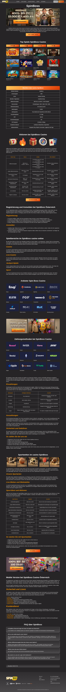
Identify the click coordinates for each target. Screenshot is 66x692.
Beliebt (12, 45)
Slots (53, 45)
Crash (39, 45)
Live (25, 45)
